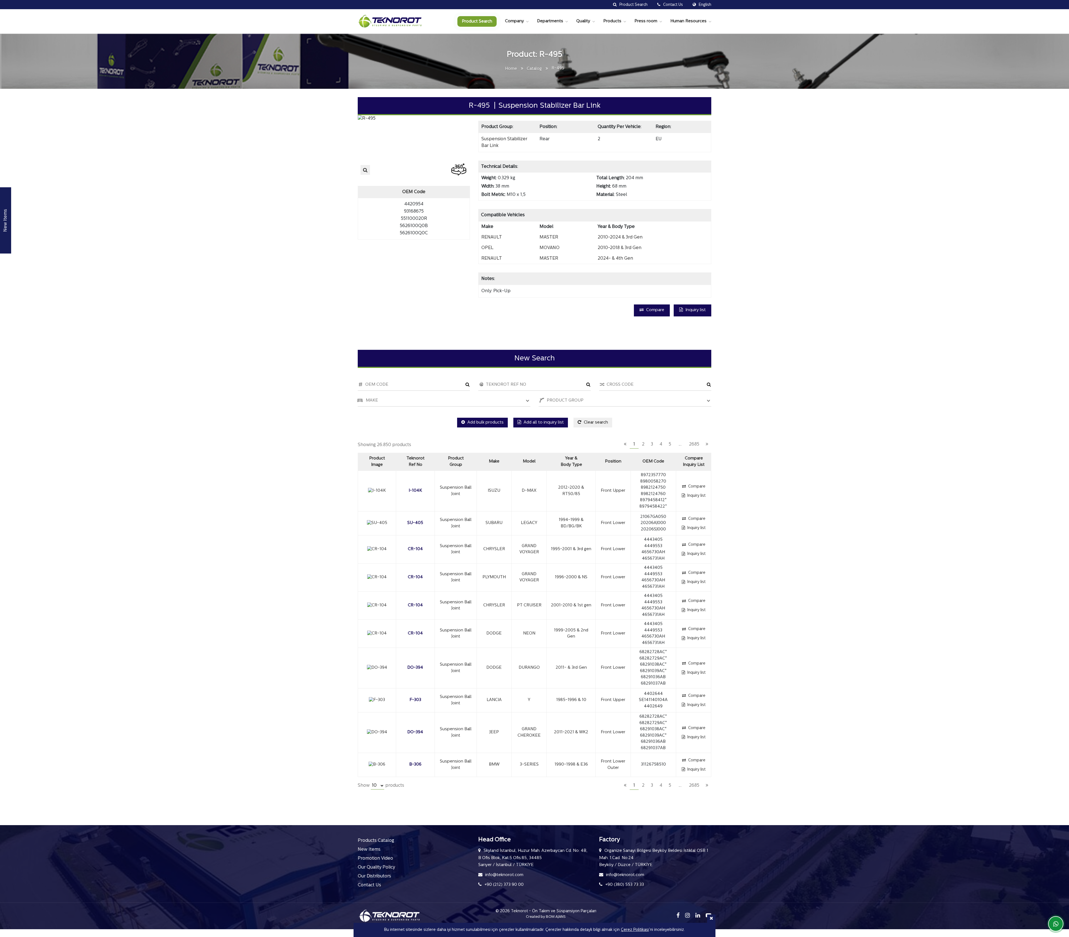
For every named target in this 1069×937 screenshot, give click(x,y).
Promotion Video (375, 858)
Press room (645, 21)
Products (612, 21)
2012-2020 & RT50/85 (571, 491)
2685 (694, 444)
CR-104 (415, 549)
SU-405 (415, 523)
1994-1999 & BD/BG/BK (571, 523)
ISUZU (494, 491)
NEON (529, 633)
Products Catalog (376, 840)
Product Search (477, 21)
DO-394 (415, 668)
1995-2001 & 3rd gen (571, 549)
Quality (583, 21)
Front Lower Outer (613, 764)
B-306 (415, 765)
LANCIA (494, 700)
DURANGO (529, 668)
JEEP (494, 732)
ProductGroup (456, 461)
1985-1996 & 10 (571, 700)
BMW (494, 765)
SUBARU (494, 523)
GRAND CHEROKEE (529, 732)
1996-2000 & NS (571, 577)
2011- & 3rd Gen (571, 668)
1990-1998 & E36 (571, 765)
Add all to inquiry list (543, 422)
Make (494, 461)
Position (613, 461)
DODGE (494, 633)
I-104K (415, 491)
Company (514, 21)
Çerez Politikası (635, 930)
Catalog (534, 69)
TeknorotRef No (415, 461)
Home (511, 69)
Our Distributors (374, 876)
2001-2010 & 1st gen (571, 605)
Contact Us (369, 885)
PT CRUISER (529, 605)
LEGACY (529, 523)
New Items (369, 849)
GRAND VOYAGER (529, 549)
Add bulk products (485, 422)
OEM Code (653, 461)
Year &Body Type (571, 461)
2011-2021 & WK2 (571, 732)
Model (529, 461)
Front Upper (613, 491)
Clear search (595, 422)
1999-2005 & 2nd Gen (571, 633)
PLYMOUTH (494, 577)
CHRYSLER (494, 549)
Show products (381, 785)
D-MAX (529, 491)
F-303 (415, 700)
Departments (550, 21)
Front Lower (613, 523)
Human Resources (688, 21)
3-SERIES (529, 765)
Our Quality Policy (376, 867)
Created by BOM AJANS (546, 917)
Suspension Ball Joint (456, 491)
